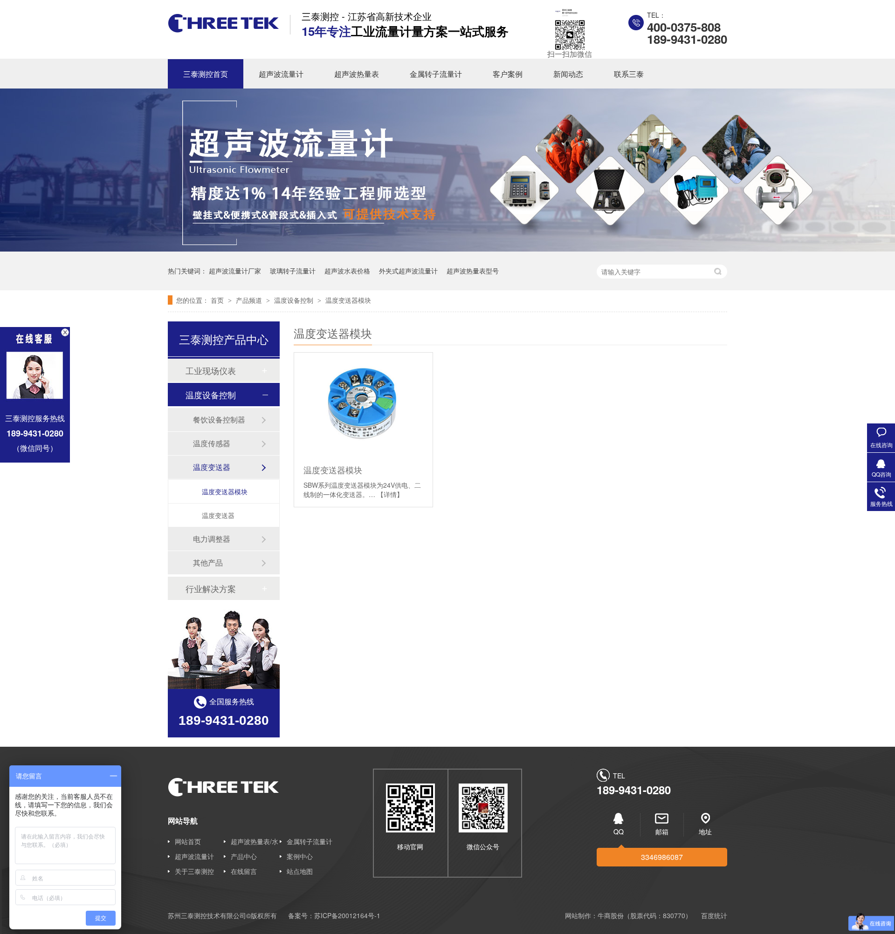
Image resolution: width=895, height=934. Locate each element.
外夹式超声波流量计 (408, 270)
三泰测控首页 (205, 73)
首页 (218, 300)
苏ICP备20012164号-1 (347, 915)
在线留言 (244, 871)
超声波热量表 (356, 73)
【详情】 (390, 494)
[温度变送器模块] (363, 405)
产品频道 (250, 300)
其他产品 (208, 562)
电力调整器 (211, 538)
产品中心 (244, 856)
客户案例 (508, 73)
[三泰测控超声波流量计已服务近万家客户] (447, 248)
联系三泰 (629, 73)
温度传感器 (211, 443)
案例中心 (300, 856)
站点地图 (300, 871)
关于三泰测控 (194, 871)
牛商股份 (611, 915)
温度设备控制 (294, 300)
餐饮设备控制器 (219, 419)
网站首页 (188, 841)
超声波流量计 (281, 73)
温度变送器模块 (348, 300)
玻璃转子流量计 (293, 270)
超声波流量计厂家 (235, 270)
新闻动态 (568, 73)
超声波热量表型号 (473, 270)
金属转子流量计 (436, 73)
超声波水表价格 (347, 270)
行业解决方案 (211, 588)
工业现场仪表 (211, 370)
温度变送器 (211, 467)
